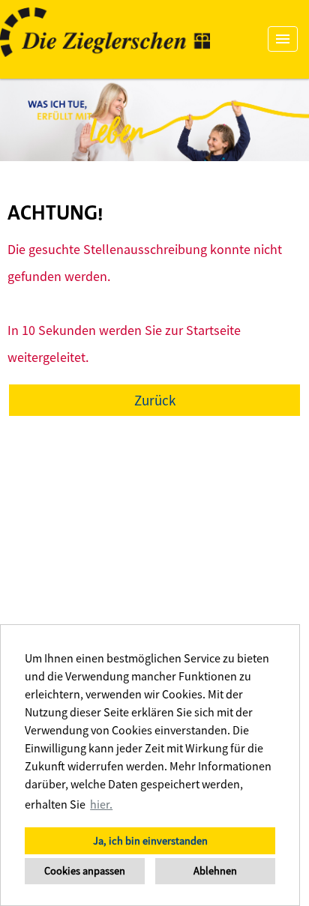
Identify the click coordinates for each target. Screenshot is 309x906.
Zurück (155, 400)
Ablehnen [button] (215, 871)
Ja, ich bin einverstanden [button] (150, 841)
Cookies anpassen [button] (84, 871)
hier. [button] (101, 804)
